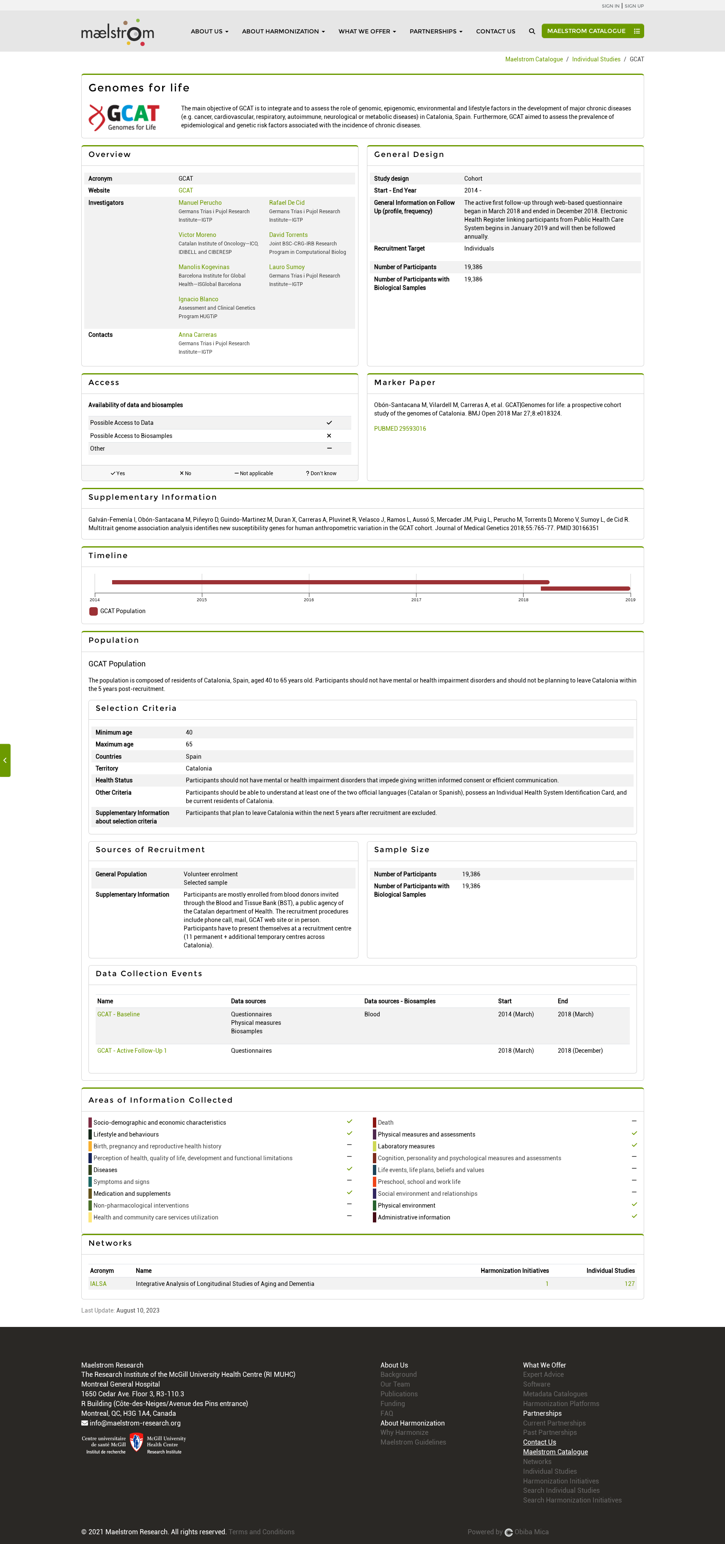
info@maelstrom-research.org (135, 1423)
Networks (537, 1462)
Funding (392, 1404)
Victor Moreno (197, 234)
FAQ (386, 1413)
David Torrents (288, 234)
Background (398, 1375)
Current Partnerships (554, 1423)
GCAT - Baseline (118, 1014)
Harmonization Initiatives (561, 1481)
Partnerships (433, 31)
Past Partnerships (550, 1432)
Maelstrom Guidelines (413, 1442)
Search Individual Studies (561, 1490)
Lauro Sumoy (287, 267)
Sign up (634, 6)
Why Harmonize (404, 1432)
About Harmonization (280, 31)
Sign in (611, 6)
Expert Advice (543, 1375)
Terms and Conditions (262, 1532)
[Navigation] (5, 760)
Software (536, 1384)
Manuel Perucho (200, 202)
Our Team (395, 1384)
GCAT (186, 190)
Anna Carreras (198, 334)
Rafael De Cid (287, 202)
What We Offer (364, 31)
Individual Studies (596, 59)
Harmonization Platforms (561, 1404)
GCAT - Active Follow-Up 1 (132, 1050)
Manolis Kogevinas (204, 267)
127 (630, 1283)
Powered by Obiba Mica (508, 1532)
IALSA (98, 1283)
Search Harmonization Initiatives (572, 1500)
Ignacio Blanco (198, 299)
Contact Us (495, 31)
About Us (207, 31)
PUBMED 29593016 (400, 428)
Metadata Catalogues (555, 1394)
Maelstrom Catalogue (586, 31)
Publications (399, 1394)
